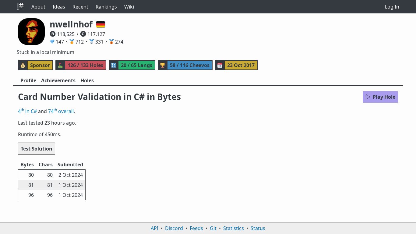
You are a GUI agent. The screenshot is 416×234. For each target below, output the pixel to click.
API (154, 228)
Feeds (196, 228)
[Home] (20, 6)
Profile (28, 80)
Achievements (58, 80)
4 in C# (27, 111)
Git (213, 228)
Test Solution (36, 148)
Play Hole (384, 97)
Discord (174, 228)
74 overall (61, 111)
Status (258, 228)
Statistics (233, 228)
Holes (87, 80)
